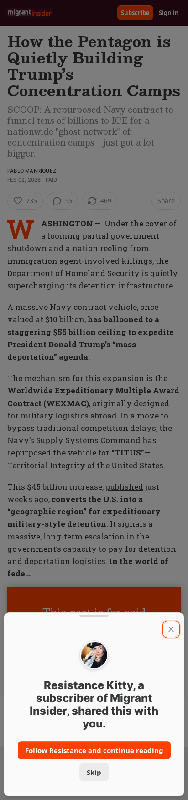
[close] (171, 629)
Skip (94, 772)
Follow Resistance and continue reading (94, 750)
